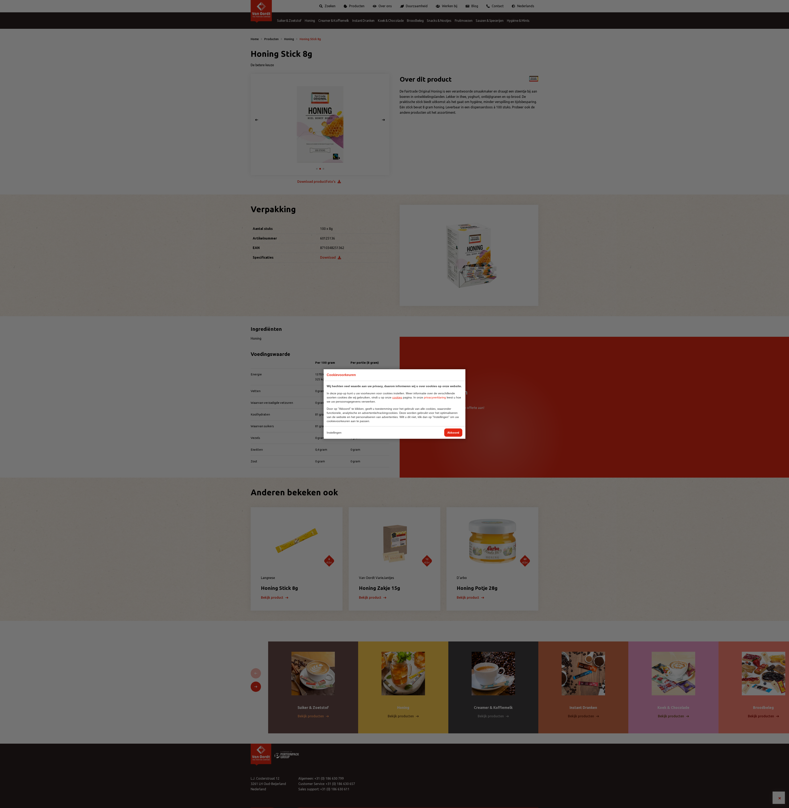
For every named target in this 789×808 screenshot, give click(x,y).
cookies (397, 397)
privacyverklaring (435, 397)
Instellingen (334, 432)
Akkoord (453, 432)
